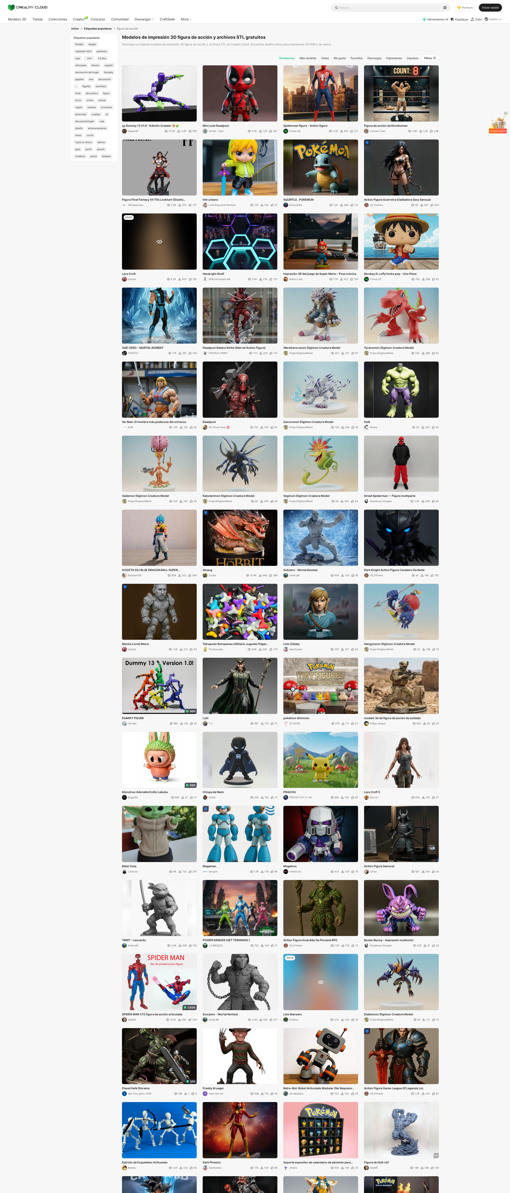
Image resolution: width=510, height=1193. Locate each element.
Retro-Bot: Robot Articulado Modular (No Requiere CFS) (317, 1088)
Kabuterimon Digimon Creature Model (228, 495)
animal (102, 100)
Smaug (207, 570)
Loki (205, 718)
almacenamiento (97, 128)
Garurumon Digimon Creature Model (308, 422)
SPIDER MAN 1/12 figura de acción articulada (152, 1014)
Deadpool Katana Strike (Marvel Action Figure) (234, 347)
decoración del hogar (87, 72)
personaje (80, 114)
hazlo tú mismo (83, 142)
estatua (91, 107)
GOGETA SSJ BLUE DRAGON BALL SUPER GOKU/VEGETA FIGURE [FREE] (150, 570)
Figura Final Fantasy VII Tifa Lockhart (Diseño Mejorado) (153, 200)
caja (101, 121)
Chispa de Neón (213, 792)
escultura (101, 86)
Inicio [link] (75, 28)
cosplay (95, 114)
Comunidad (120, 19)
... (76, 86)
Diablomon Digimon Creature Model (388, 1014)
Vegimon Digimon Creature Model (306, 495)
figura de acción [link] (127, 28)
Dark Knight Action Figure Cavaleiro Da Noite (394, 570)
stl (106, 114)
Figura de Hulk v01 (376, 1162)
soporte (108, 65)
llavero (95, 65)
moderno (80, 156)
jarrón (88, 149)
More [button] (185, 19)
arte (91, 79)
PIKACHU (289, 792)
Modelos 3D (17, 19)
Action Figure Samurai (379, 866)
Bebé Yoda (129, 866)
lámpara (106, 156)
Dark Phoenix (212, 1162)
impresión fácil (83, 51)
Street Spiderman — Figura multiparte (389, 495)
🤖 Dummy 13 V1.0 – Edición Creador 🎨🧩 (150, 125)
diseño (79, 128)
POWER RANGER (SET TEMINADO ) (226, 940)
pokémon (102, 51)
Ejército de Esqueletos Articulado (145, 1162)
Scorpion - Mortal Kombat (220, 1014)
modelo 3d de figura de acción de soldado (392, 718)
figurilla (86, 86)
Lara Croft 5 (372, 792)
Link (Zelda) (291, 644)
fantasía (108, 72)
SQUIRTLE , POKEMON (298, 199)
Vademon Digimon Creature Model (145, 495)
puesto (101, 149)
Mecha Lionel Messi (135, 644)
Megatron (290, 866)
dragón (92, 44)
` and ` (89, 58)
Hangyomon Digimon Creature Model (389, 644)
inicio (78, 100)
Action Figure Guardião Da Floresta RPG (310, 940)
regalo (78, 107)
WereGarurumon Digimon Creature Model (311, 347)
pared (93, 156)
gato (77, 149)
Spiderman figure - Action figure (305, 125)
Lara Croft (129, 273)
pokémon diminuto (296, 718)
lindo (78, 93)
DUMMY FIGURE (133, 718)
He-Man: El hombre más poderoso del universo (154, 422)
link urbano (210, 199)
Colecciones (58, 19)
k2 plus (102, 58)
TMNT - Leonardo (134, 940)
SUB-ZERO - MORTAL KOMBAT (142, 347)
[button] (493, 19)
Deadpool (209, 422)
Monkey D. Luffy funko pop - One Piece (390, 273)
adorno (101, 142)
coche (89, 135)
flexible (79, 44)
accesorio (106, 107)
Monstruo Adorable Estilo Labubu (145, 792)
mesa (78, 135)
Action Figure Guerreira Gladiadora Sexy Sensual (397, 199)
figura (106, 93)
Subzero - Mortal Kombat (300, 570)
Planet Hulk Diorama (136, 1088)
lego (77, 58)
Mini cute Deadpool (216, 125)
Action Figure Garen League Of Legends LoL (394, 1088)
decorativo (92, 93)
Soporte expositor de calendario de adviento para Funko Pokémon (317, 1163)
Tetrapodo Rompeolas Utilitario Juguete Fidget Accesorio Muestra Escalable (234, 644)
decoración (104, 79)
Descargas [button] (143, 19)
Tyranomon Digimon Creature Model (389, 347)
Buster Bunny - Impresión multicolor (389, 940)
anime (89, 100)
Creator (79, 19)
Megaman (209, 866)
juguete (79, 79)
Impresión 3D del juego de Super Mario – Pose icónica (319, 273)
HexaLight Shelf (213, 273)
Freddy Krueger (213, 1088)
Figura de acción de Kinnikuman (386, 125)
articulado (80, 65)
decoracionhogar (84, 121)
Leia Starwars (292, 1014)
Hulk (367, 422)
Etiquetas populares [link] (98, 28)
